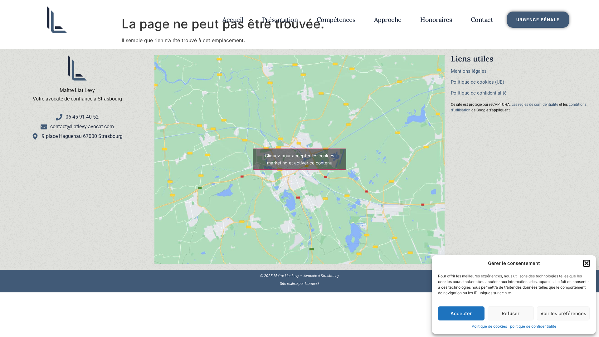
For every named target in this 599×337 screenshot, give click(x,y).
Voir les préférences (563, 313)
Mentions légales (469, 71)
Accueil (232, 19)
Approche (388, 19)
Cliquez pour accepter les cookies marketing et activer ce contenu (299, 159)
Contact (482, 19)
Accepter (461, 313)
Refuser (510, 313)
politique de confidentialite (533, 326)
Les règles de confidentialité (535, 104)
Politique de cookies (489, 326)
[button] (586, 263)
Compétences (336, 19)
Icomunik (312, 283)
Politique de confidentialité (479, 93)
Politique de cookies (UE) (477, 82)
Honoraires (436, 19)
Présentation (280, 19)
